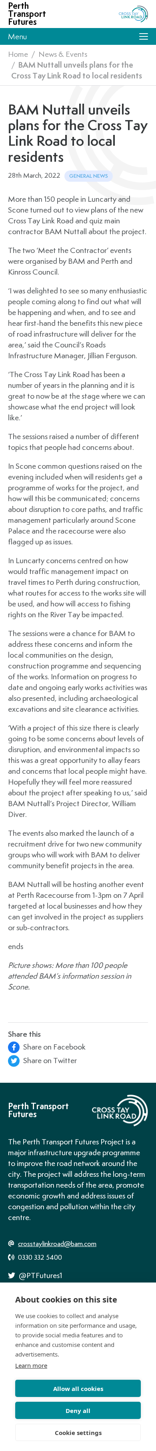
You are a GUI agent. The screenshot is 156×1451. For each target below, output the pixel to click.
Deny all (78, 1411)
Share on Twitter (49, 1060)
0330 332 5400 (39, 1257)
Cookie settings (78, 1433)
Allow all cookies (78, 1389)
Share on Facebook (54, 1047)
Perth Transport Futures (27, 14)
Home (18, 54)
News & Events (62, 54)
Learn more (31, 1365)
